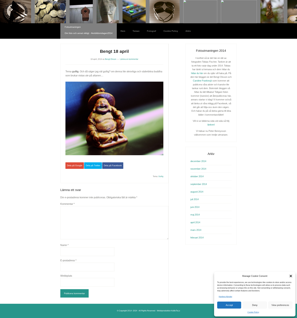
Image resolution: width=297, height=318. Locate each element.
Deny (255, 305)
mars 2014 (195, 230)
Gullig (160, 176)
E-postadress (68, 260)
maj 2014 (195, 214)
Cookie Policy (253, 312)
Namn (64, 245)
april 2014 (195, 222)
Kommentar (67, 204)
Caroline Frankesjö (202, 80)
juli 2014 (194, 199)
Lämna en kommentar (129, 59)
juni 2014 (194, 207)
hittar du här (197, 73)
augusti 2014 (196, 191)
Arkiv (188, 31)
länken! (211, 124)
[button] (290, 276)
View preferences (280, 305)
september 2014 (198, 184)
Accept (229, 305)
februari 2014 (197, 237)
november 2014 (198, 168)
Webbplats (66, 275)
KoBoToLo (175, 311)
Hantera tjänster (225, 297)
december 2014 (198, 161)
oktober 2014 (197, 176)
